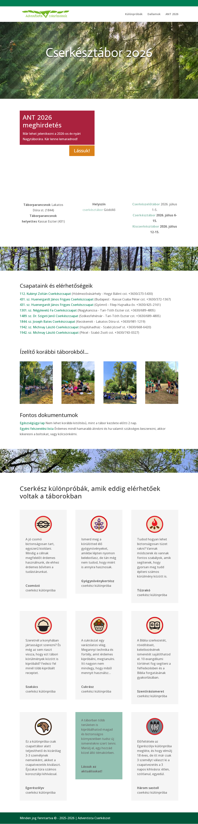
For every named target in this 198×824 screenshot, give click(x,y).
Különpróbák (134, 14)
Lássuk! (82, 150)
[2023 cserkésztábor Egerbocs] (36, 403)
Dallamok (154, 14)
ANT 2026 (172, 14)
